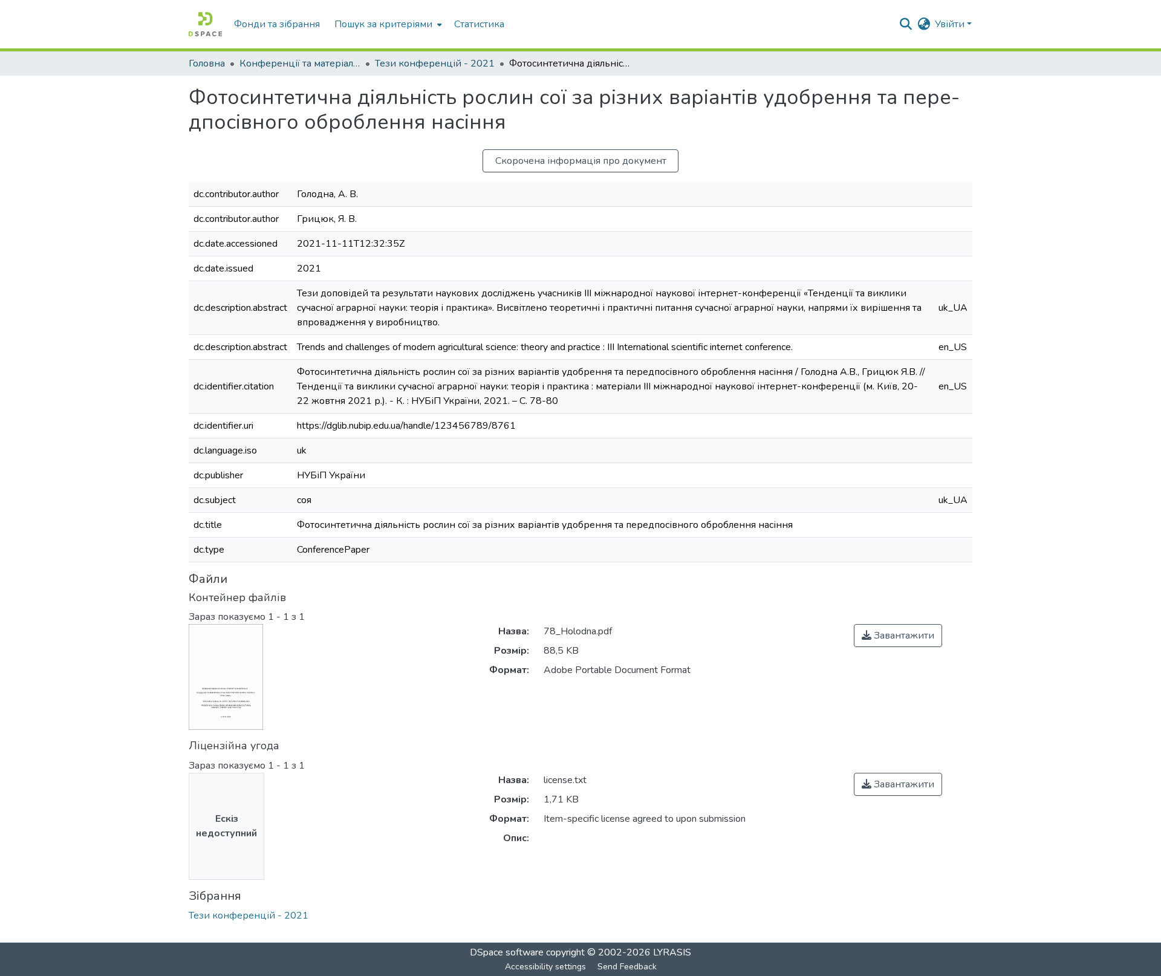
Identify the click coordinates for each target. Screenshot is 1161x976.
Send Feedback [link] (627, 966)
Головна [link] (207, 63)
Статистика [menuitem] (479, 24)
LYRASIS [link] (672, 952)
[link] (898, 635)
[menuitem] (387, 24)
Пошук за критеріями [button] (383, 24)
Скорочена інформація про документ (580, 161)
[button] (205, 24)
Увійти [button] (951, 24)
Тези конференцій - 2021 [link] (435, 63)
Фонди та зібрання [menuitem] (277, 24)
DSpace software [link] (507, 952)
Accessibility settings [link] (545, 966)
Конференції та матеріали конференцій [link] (299, 63)
